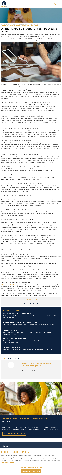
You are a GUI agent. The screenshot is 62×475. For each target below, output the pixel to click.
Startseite (4, 24)
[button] (55, 4)
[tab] (5, 358)
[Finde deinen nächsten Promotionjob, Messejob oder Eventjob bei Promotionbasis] (4, 4)
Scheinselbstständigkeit (8, 285)
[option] (31, 317)
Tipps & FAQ (13, 24)
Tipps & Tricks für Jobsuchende (28, 24)
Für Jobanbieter (8, 446)
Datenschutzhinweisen (8, 462)
